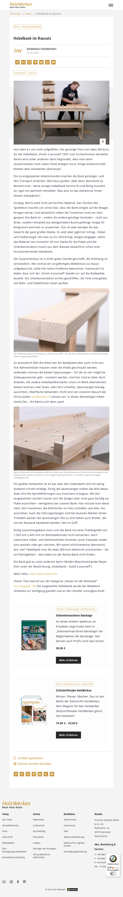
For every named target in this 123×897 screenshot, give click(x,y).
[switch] (113, 873)
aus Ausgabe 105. (25, 586)
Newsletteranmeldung (13, 857)
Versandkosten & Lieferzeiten (41, 856)
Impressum (69, 825)
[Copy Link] (17, 62)
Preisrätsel (38, 837)
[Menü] (118, 855)
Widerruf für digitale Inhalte (74, 844)
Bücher (60, 608)
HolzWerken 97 (41, 396)
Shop (4, 831)
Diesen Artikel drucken (35, 764)
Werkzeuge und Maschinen (81, 608)
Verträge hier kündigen (44, 848)
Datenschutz (70, 819)
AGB (66, 831)
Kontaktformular (10, 825)
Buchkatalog (39, 831)
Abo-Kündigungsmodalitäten (14, 850)
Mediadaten (8, 842)
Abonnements (71, 683)
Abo (59, 683)
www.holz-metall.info (43, 574)
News (28, 13)
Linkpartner (39, 825)
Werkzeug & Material (32, 26)
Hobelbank (20, 72)
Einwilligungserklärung (75, 851)
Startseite (15, 13)
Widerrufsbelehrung (74, 837)
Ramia (32, 72)
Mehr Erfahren (68, 660)
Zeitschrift (87, 683)
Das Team (7, 819)
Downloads (38, 819)
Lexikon (36, 842)
